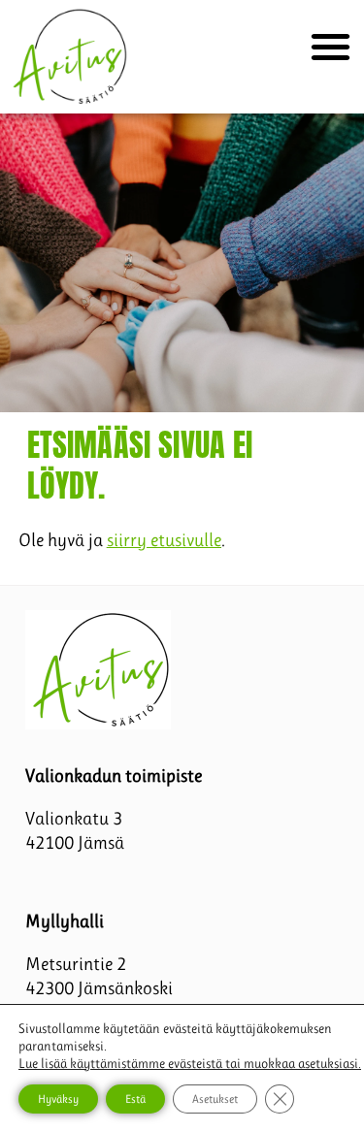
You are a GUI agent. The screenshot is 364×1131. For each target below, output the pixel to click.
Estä (135, 1099)
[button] (330, 46)
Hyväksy (58, 1099)
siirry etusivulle (164, 540)
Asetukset (215, 1099)
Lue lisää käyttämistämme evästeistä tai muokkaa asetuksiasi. (189, 1063)
